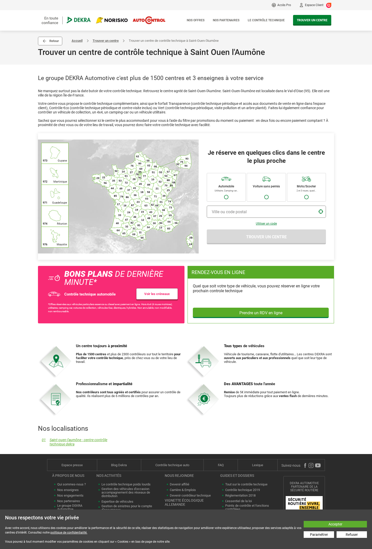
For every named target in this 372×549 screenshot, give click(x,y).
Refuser (352, 535)
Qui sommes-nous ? (71, 484)
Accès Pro (284, 5)
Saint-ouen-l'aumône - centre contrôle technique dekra (74, 442)
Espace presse (72, 465)
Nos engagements (70, 495)
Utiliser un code (266, 223)
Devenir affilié (179, 484)
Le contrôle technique (266, 20)
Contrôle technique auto (172, 465)
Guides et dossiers (237, 476)
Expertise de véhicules (117, 501)
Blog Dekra (119, 465)
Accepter (335, 524)
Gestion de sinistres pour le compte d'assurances (126, 508)
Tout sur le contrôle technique (246, 484)
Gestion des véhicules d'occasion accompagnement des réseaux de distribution (125, 492)
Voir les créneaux (157, 294)
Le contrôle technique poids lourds (126, 484)
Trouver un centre (312, 20)
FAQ (221, 465)
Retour (54, 41)
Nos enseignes (68, 490)
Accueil (77, 41)
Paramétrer (319, 535)
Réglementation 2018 (240, 495)
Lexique (257, 465)
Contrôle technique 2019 (242, 490)
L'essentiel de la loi (238, 501)
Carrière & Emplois (183, 490)
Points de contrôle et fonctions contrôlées (247, 507)
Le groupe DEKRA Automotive (69, 507)
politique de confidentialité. (68, 532)
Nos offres (195, 20)
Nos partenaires (226, 20)
